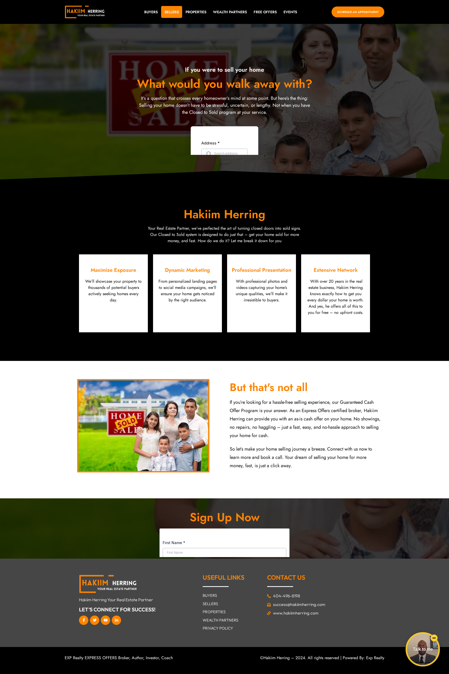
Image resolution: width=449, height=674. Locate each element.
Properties (196, 12)
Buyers (151, 12)
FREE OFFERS (265, 12)
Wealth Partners (230, 12)
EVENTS (290, 12)
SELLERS (171, 12)
